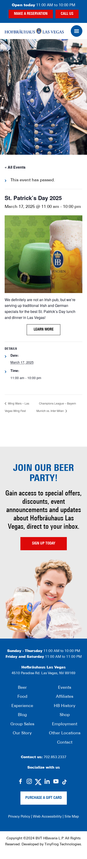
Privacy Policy (19, 817)
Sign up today (43, 543)
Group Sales (22, 724)
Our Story (22, 733)
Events (64, 688)
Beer (22, 688)
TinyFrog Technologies (63, 844)
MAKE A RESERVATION (31, 14)
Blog (22, 715)
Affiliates (64, 697)
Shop (65, 715)
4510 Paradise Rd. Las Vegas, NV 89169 (43, 673)
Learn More (44, 329)
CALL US (67, 14)
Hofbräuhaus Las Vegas (34, 31)
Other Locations (65, 733)
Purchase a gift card (43, 798)
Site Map (71, 817)
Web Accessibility (47, 817)
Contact (64, 743)
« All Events (15, 167)
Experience (22, 706)
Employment (64, 724)
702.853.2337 (55, 757)
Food (22, 697)
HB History (64, 706)
